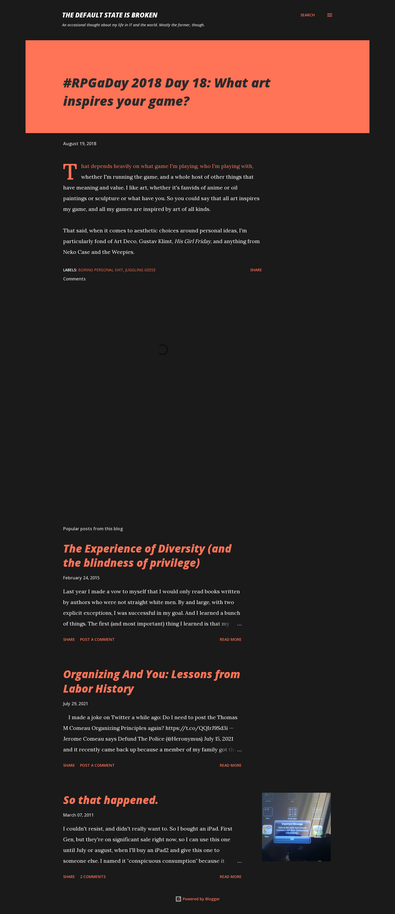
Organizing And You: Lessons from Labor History (151, 681)
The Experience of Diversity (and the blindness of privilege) (147, 555)
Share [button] (256, 269)
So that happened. (111, 799)
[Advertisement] (154, 458)
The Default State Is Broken (109, 14)
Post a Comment (97, 639)
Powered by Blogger (201, 898)
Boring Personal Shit (100, 269)
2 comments (93, 876)
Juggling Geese (140, 269)
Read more (231, 639)
